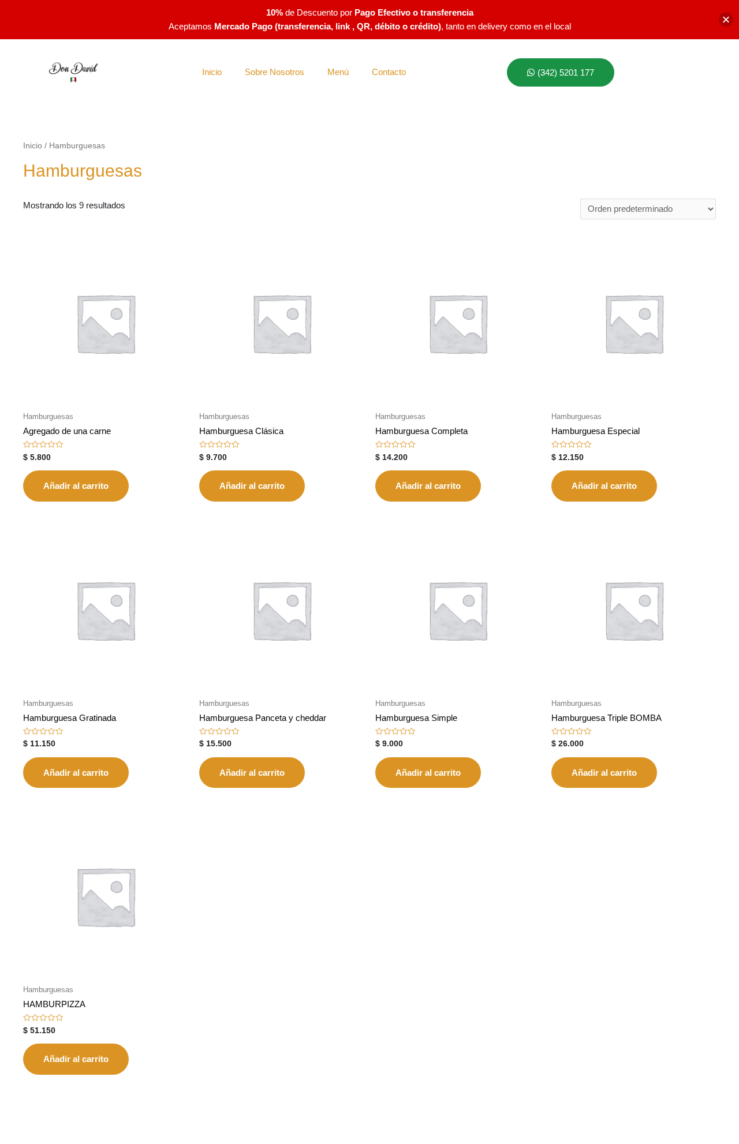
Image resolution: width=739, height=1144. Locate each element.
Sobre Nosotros (274, 72)
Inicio (212, 72)
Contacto (389, 72)
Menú (338, 72)
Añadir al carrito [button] (76, 486)
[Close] (726, 20)
